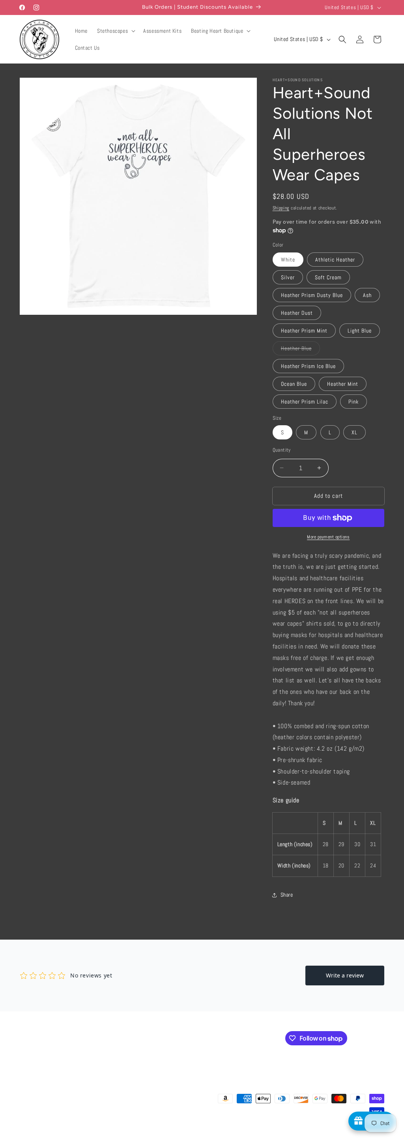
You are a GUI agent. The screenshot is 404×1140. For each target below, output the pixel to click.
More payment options (328, 537)
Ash (367, 295)
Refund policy (139, 1135)
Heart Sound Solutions (58, 1136)
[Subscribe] (152, 1037)
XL (354, 432)
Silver (288, 277)
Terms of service (208, 1135)
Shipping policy (246, 1135)
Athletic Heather (335, 259)
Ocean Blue (294, 383)
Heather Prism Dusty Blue (312, 295)
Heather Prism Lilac (304, 401)
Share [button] (287, 894)
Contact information (287, 1135)
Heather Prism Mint (304, 330)
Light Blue (360, 330)
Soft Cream (328, 277)
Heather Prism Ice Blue (308, 366)
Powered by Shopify (100, 1136)
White (288, 259)
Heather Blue (300, 349)
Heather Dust (297, 312)
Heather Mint (342, 383)
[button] (115, 30)
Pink (353, 401)
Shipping (281, 208)
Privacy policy (172, 1135)
